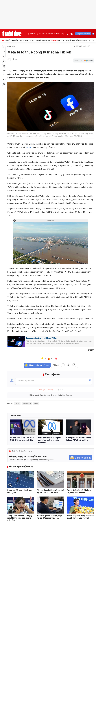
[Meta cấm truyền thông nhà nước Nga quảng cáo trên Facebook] (50, 427)
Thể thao (91, 40)
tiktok (17, 403)
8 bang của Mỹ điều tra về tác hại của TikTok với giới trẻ (78, 439)
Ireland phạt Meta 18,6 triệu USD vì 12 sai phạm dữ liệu (22, 439)
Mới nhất (8, 40)
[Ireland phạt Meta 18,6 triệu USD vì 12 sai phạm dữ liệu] (22, 427)
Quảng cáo (59, 34)
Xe (59, 40)
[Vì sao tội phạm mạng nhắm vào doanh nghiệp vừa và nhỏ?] (80, 505)
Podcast (32, 34)
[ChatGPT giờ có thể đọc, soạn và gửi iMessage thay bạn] (50, 505)
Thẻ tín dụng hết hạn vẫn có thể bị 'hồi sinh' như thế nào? (50, 491)
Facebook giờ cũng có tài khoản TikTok (41, 338)
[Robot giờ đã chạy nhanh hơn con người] (20, 479)
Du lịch (63, 40)
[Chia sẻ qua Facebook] (63, 365)
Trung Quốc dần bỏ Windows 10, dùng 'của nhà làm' (79, 491)
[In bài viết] (4, 84)
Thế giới (31, 40)
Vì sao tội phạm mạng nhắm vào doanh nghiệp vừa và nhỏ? (80, 516)
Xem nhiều (14, 40)
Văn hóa (78, 40)
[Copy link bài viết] (68, 365)
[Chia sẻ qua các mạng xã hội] (74, 365)
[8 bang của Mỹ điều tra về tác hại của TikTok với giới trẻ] (78, 427)
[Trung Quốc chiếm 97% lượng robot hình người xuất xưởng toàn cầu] (20, 505)
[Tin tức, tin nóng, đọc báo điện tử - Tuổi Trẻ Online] (12, 33)
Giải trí (84, 40)
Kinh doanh (46, 40)
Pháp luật (38, 40)
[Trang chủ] (3, 40)
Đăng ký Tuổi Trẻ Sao (83, 34)
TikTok (29, 147)
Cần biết (50, 34)
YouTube (41, 34)
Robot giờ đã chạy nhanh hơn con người (19, 491)
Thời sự (25, 40)
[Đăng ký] (80, 457)
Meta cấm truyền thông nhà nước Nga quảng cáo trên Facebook (49, 440)
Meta (36, 403)
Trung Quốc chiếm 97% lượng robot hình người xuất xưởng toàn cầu (19, 517)
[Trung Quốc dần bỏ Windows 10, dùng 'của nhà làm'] (80, 479)
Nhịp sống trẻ (70, 40)
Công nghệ (54, 40)
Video (20, 40)
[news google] (83, 60)
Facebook (27, 403)
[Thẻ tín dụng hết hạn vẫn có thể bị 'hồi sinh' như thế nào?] (50, 479)
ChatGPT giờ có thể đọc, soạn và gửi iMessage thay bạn (49, 516)
